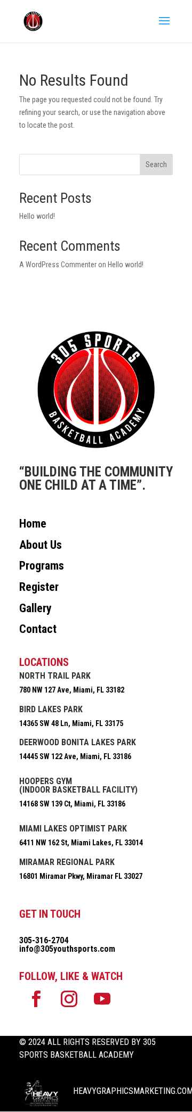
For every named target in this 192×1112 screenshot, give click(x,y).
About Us (40, 544)
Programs (41, 565)
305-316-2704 (43, 940)
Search (156, 164)
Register (39, 587)
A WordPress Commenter (58, 264)
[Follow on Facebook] (35, 999)
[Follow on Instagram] (68, 999)
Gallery (35, 608)
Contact (38, 629)
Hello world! (37, 216)
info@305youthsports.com (67, 949)
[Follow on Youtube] (101, 999)
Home (32, 523)
